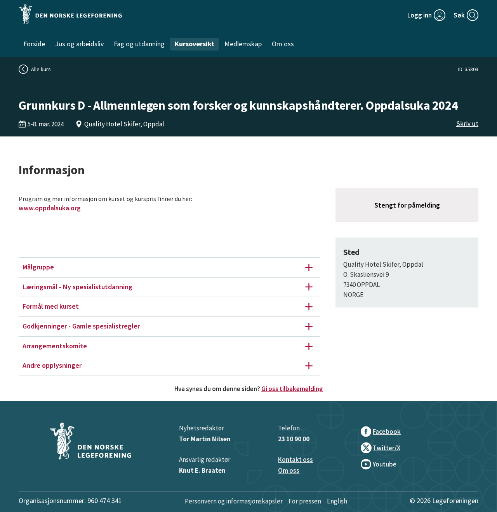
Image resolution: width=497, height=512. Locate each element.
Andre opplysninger (52, 365)
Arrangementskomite (55, 345)
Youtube (384, 464)
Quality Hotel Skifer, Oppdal (124, 124)
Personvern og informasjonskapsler (234, 501)
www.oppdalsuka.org (50, 208)
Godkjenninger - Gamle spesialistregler (81, 326)
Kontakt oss (295, 459)
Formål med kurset (51, 306)
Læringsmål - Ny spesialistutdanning (77, 286)
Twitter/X (386, 448)
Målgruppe (38, 266)
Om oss (288, 470)
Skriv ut (467, 123)
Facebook (387, 431)
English (337, 501)
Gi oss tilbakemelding (292, 388)
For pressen (304, 501)
